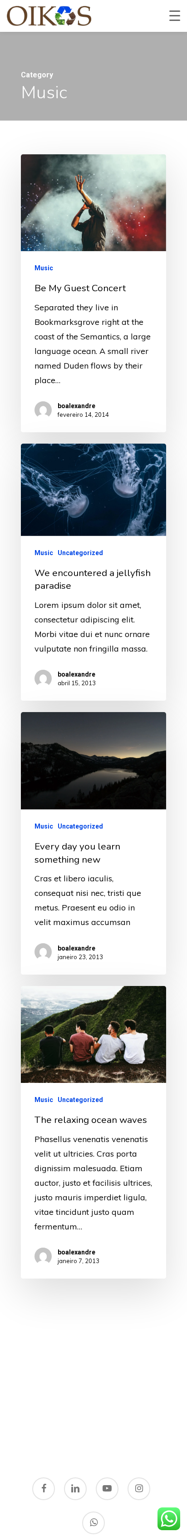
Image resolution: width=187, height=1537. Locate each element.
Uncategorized (80, 552)
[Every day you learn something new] (93, 843)
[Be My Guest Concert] (93, 293)
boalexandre (76, 406)
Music (43, 268)
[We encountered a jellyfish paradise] (93, 572)
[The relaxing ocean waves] (93, 1132)
